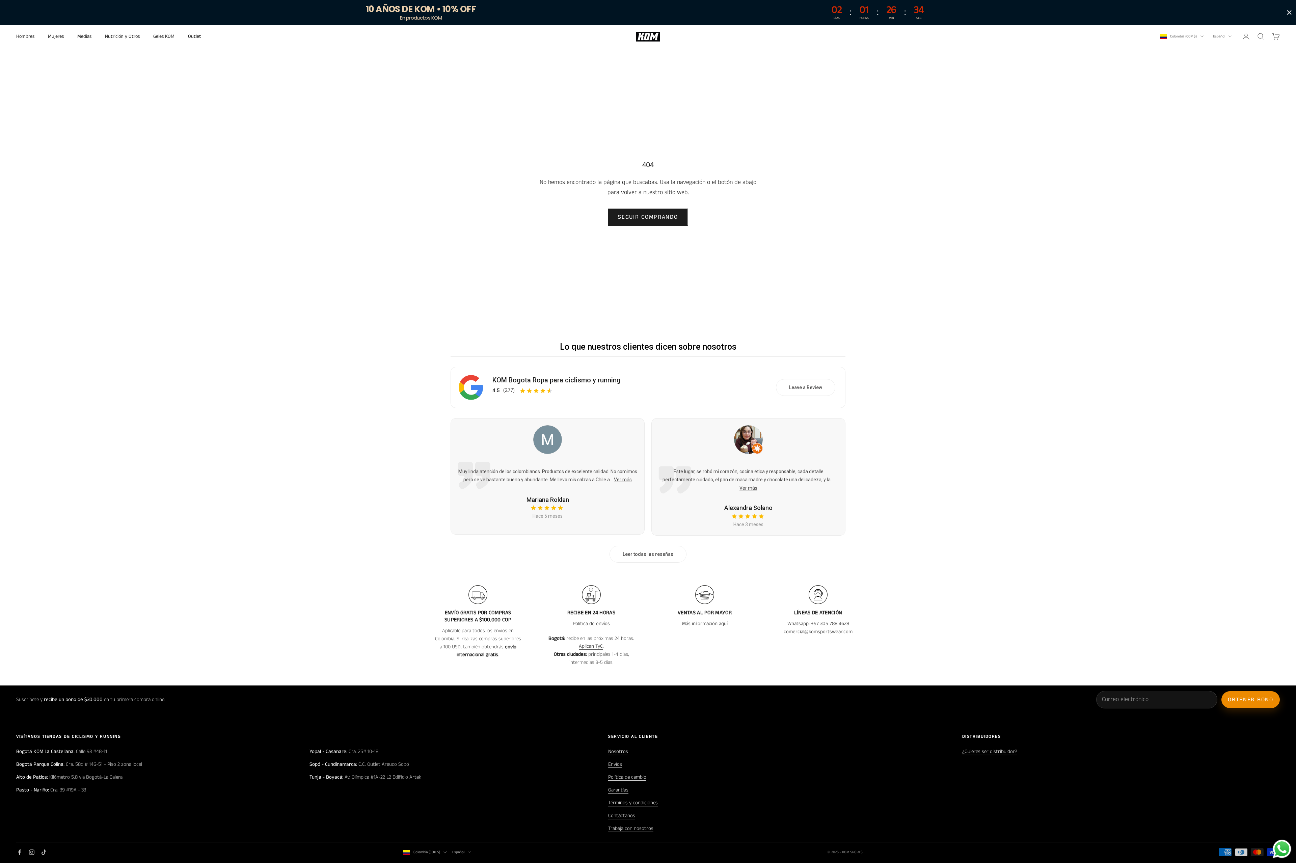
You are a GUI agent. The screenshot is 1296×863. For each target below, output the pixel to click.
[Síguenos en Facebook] (19, 852)
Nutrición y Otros (122, 36)
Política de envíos (591, 623)
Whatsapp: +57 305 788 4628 (818, 623)
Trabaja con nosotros (630, 828)
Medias (84, 36)
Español (1219, 36)
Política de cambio (627, 777)
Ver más (623, 479)
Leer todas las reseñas (648, 554)
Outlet (194, 36)
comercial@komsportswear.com (818, 631)
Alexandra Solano (748, 507)
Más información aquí (705, 623)
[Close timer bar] (1289, 12)
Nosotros (618, 751)
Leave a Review (805, 387)
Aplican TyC (591, 646)
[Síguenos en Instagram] (31, 852)
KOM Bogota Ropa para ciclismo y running (556, 380)
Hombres (25, 36)
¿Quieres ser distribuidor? (989, 751)
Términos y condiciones (633, 802)
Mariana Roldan (547, 499)
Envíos (615, 764)
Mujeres (56, 36)
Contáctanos (621, 815)
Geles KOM (163, 36)
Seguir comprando (648, 217)
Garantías (618, 789)
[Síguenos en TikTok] (43, 852)
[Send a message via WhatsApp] (1282, 849)
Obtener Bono (1250, 700)
